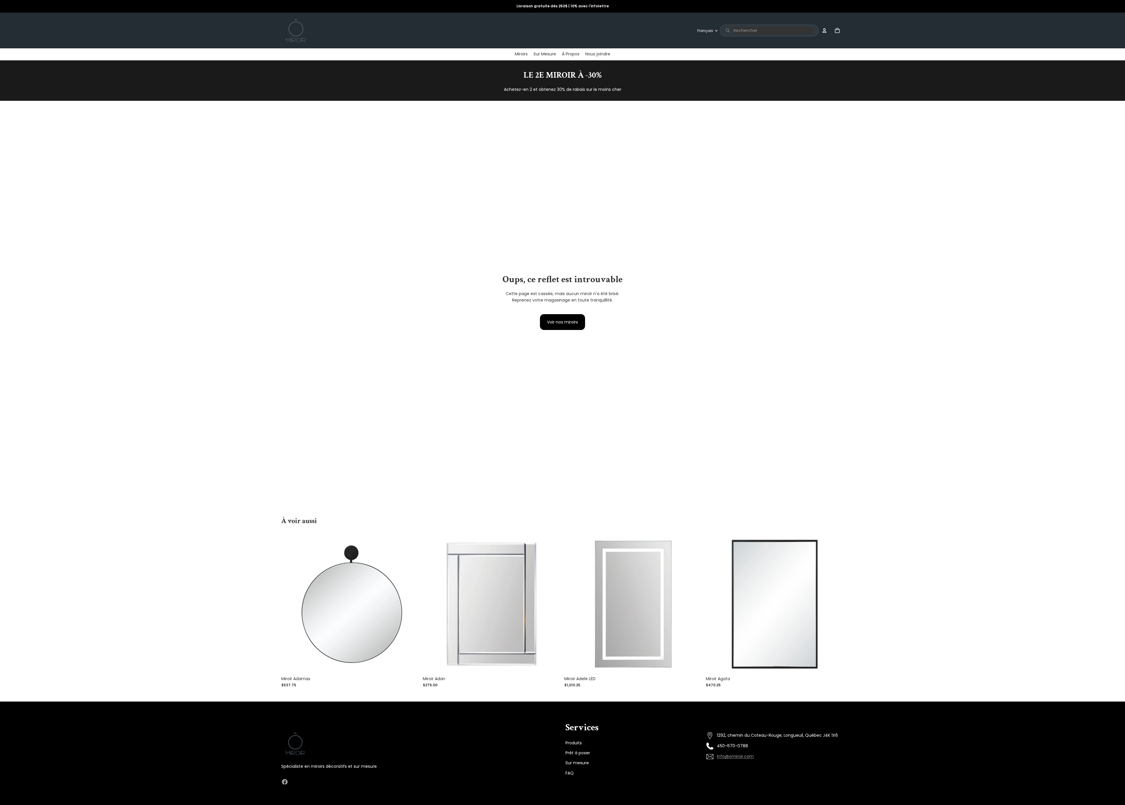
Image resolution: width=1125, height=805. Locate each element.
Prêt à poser (577, 752)
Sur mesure (577, 763)
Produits (573, 743)
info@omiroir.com (735, 756)
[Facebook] (284, 781)
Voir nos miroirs (562, 322)
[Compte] (824, 30)
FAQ (569, 773)
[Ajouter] (410, 664)
